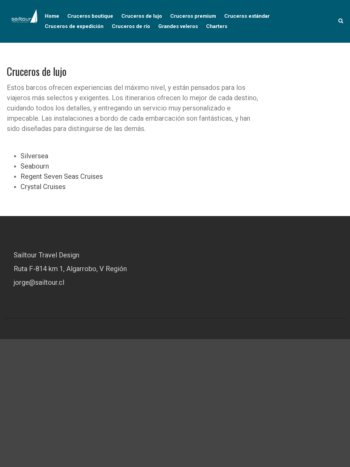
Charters (216, 26)
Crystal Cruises (43, 187)
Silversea (34, 156)
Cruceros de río (131, 26)
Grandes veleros (178, 26)
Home (52, 16)
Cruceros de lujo (141, 16)
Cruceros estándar (247, 16)
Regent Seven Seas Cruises (62, 176)
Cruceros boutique (90, 16)
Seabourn (35, 166)
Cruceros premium (193, 16)
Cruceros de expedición (74, 26)
